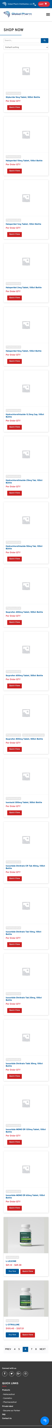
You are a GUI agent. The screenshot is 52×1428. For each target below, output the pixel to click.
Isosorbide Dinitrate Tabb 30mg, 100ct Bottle (24, 1064)
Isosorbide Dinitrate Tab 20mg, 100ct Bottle (24, 999)
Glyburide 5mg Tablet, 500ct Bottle (23, 97)
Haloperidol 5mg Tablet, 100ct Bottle (23, 351)
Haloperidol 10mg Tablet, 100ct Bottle (24, 161)
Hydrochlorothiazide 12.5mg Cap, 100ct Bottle (25, 415)
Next (43, 1349)
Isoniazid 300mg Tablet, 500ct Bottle (24, 802)
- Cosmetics (7, 1398)
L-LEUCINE (11, 1261)
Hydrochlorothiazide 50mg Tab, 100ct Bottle (24, 547)
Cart (41, 4)
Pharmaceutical (13, 93)
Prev (8, 1349)
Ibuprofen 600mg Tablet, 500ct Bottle (24, 675)
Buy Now (12, 1271)
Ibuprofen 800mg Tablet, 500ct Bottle (24, 739)
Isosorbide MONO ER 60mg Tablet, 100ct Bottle (25, 1196)
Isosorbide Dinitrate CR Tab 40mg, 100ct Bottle (25, 867)
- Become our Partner (11, 1411)
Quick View (14, 107)
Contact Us (7, 1418)
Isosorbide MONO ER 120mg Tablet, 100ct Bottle (26, 1130)
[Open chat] (44, 1420)
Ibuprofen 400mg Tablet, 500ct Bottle (24, 612)
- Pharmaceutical (9, 1402)
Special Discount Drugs (33, 735)
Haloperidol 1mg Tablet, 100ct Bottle (23, 224)
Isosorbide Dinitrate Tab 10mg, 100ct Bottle (23, 933)
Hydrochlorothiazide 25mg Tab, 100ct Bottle (24, 481)
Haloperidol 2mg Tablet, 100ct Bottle (24, 287)
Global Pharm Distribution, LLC (20, 4)
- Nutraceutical (8, 1394)
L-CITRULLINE (12, 1325)
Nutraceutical (12, 1257)
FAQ (3, 1414)
